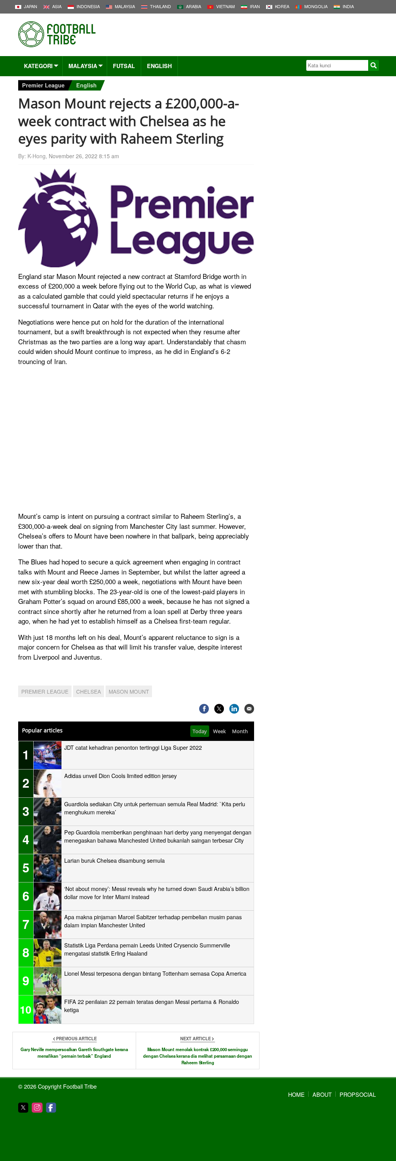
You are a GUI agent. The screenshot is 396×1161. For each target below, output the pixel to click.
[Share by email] (249, 708)
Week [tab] (219, 731)
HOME (296, 1094)
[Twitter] (23, 1108)
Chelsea (88, 691)
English (159, 66)
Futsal (124, 66)
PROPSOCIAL (358, 1094)
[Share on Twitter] (219, 708)
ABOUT (322, 1094)
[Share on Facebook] (204, 708)
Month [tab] (240, 731)
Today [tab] (200, 731)
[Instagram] (37, 1108)
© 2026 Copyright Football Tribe (57, 1086)
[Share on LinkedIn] (234, 708)
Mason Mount (129, 691)
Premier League (43, 85)
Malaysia (82, 66)
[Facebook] (51, 1108)
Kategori (38, 66)
